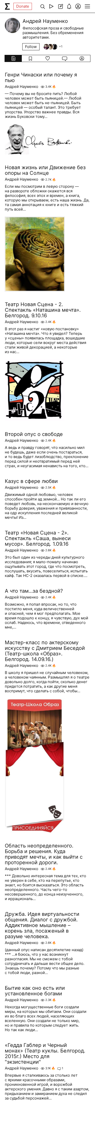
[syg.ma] (7, 6)
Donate (22, 6)
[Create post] (60, 6)
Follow (31, 46)
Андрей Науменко (21, 86)
